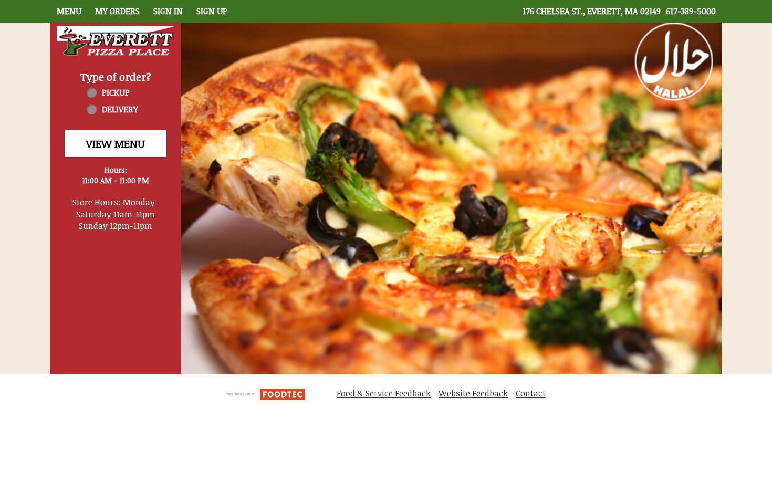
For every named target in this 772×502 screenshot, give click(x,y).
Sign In (168, 11)
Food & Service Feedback (384, 393)
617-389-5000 (691, 11)
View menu (115, 143)
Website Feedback (473, 393)
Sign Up (211, 11)
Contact (531, 393)
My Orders (117, 11)
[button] (115, 42)
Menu (69, 11)
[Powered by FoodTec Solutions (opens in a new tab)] (265, 393)
